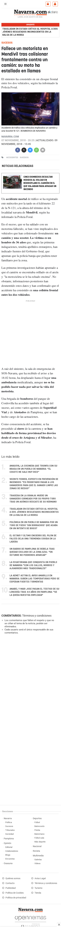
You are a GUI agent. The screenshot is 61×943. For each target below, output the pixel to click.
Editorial (8, 847)
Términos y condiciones (36, 615)
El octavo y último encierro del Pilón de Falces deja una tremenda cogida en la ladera (33, 538)
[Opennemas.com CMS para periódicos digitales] (30, 920)
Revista (36, 851)
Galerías (38, 859)
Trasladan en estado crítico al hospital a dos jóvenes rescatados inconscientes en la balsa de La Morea (30, 32)
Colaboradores (11, 851)
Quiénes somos (12, 878)
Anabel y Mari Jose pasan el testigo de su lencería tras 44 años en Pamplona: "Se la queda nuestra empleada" (34, 592)
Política (8, 822)
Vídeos (37, 863)
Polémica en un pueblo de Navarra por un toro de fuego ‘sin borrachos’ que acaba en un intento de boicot (34, 525)
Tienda (38, 893)
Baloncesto (39, 826)
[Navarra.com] (30, 12)
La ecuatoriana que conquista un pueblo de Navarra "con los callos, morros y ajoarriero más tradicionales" (33, 565)
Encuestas (10, 859)
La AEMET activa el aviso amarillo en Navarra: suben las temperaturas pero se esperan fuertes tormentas (34, 578)
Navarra (8, 818)
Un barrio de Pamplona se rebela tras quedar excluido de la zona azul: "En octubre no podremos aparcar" (32, 552)
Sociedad (9, 834)
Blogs (7, 855)
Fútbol (37, 822)
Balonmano (39, 834)
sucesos (24, 157)
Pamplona (9, 838)
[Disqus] (29, 679)
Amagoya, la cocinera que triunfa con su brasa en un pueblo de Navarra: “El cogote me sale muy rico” (33, 469)
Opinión (7, 843)
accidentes (12, 157)
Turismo (38, 888)
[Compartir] (17, 149)
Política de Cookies (14, 893)
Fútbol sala (39, 838)
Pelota (37, 830)
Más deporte (40, 842)
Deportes (37, 818)
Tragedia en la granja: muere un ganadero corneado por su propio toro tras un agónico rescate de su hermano (33, 498)
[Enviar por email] (42, 149)
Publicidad (10, 888)
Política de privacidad (15, 897)
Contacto (10, 883)
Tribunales (10, 830)
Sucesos (9, 826)
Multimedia (38, 855)
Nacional (37, 846)
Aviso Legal (40, 878)
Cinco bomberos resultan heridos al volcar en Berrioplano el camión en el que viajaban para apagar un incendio (39, 183)
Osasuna (8, 863)
